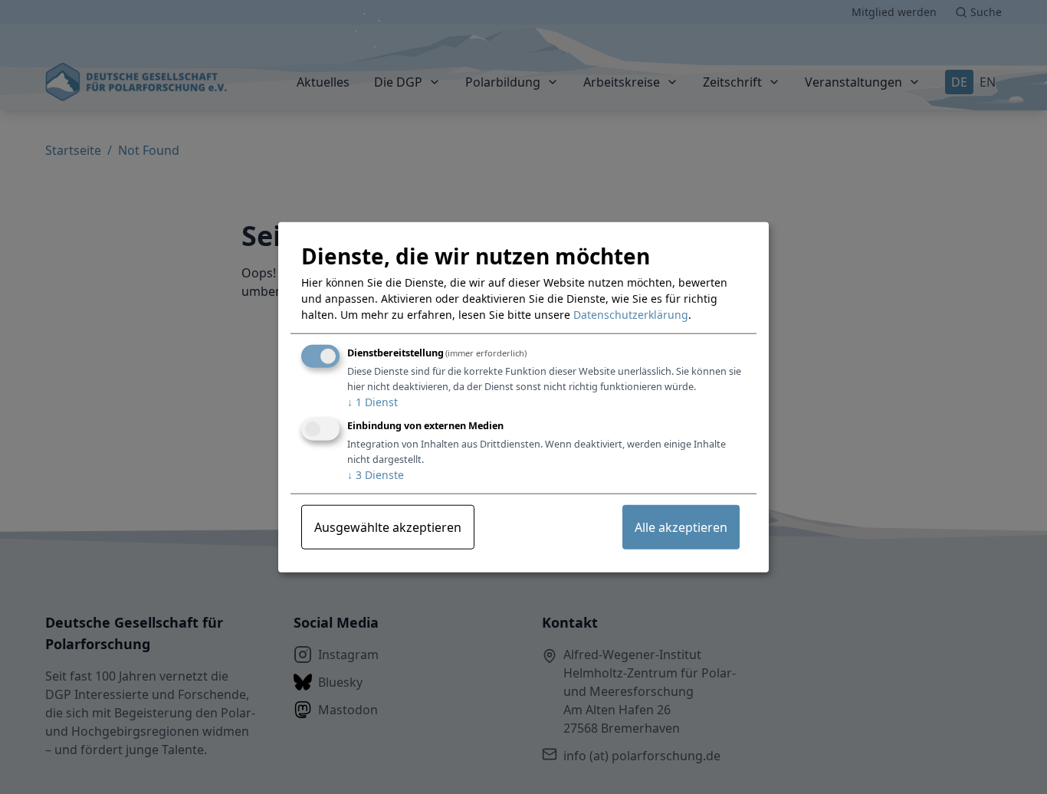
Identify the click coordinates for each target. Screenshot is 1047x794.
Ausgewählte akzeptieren (387, 526)
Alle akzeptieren (681, 526)
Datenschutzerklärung (630, 314)
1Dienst (372, 402)
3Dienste (375, 474)
